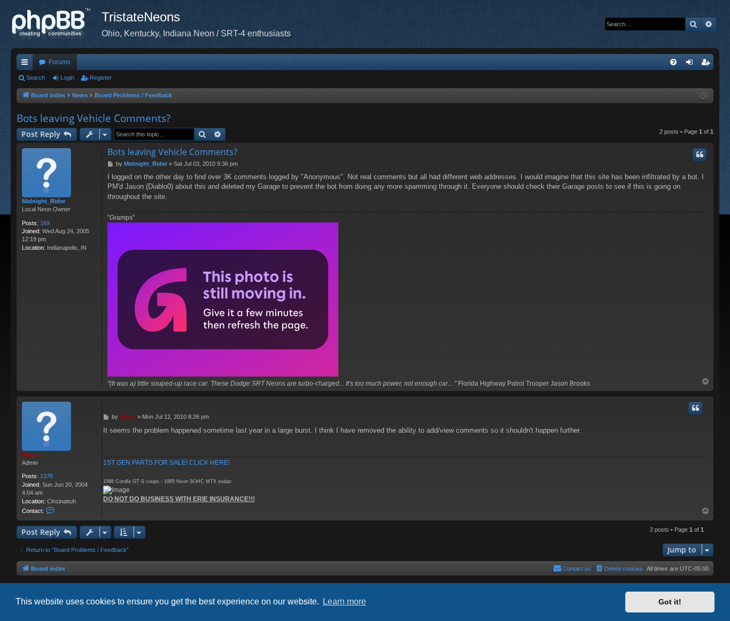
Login (67, 77)
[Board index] (56, 24)
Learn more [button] (344, 601)
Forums (60, 62)
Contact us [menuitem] (577, 568)
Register (101, 77)
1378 (46, 476)
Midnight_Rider (43, 201)
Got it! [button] (669, 601)
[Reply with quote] (699, 154)
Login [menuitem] (691, 64)
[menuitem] (673, 62)
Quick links (27, 64)
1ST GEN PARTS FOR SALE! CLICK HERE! (166, 462)
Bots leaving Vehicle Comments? (93, 118)
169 (45, 223)
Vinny (30, 454)
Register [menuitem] (707, 64)
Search (35, 77)
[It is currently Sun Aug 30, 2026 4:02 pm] (703, 96)
